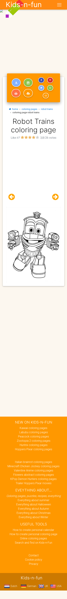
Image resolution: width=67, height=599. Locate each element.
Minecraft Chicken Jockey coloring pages (33, 466)
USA (58, 586)
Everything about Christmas (34, 513)
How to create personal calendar (33, 530)
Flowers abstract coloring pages (33, 474)
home (14, 109)
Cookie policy (33, 559)
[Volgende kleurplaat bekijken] (54, 197)
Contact (34, 555)
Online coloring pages (33, 538)
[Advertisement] (33, 34)
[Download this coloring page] (28, 93)
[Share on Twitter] (41, 88)
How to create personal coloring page (33, 534)
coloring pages (29, 109)
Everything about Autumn (33, 508)
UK (46, 586)
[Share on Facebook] (41, 80)
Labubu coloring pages (33, 432)
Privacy (33, 564)
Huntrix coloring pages (34, 445)
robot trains (47, 109)
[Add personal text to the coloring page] (16, 82)
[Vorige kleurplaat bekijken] (13, 197)
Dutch (13, 586)
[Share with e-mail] (46, 96)
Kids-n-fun (24, 4)
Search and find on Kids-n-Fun (33, 542)
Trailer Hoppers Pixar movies (33, 483)
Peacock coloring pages (33, 436)
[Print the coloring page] (16, 93)
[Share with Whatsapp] (50, 88)
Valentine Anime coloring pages (33, 470)
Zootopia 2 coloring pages (33, 440)
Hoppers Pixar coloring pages (33, 449)
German (31, 586)
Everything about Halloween (33, 504)
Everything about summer (33, 500)
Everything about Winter (33, 517)
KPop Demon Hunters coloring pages (33, 479)
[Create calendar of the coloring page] (28, 82)
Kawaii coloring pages (33, 428)
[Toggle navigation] (59, 4)
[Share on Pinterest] (50, 80)
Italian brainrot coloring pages (33, 462)
